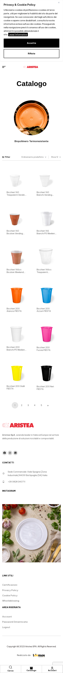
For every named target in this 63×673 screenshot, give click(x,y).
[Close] (60, 2)
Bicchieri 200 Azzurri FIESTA (44, 310)
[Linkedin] (15, 453)
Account (52, 670)
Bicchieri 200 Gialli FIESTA (16, 387)
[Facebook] (4, 453)
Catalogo (31, 670)
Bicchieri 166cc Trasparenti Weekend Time (44, 272)
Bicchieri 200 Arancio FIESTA (14, 310)
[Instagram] (10, 453)
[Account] (52, 668)
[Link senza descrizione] (30, 67)
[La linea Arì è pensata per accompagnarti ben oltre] (31, 533)
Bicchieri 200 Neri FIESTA (45, 387)
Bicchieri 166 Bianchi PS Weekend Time (46, 233)
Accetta (31, 43)
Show (53, 157)
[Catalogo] (31, 668)
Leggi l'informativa (18, 34)
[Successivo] (48, 405)
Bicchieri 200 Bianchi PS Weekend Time (16, 350)
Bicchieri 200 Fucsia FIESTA (43, 348)
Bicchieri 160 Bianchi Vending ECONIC (44, 195)
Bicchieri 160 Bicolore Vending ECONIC (15, 233)
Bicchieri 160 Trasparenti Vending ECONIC (16, 195)
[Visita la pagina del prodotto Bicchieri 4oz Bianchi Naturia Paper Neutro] (16, 179)
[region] (31, 30)
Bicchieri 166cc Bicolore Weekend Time (15, 272)
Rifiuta (31, 53)
